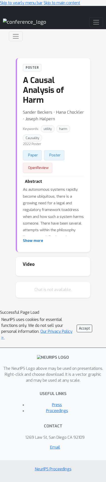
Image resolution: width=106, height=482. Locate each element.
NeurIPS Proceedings (53, 469)
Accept (84, 328)
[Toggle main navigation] (96, 22)
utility (48, 129)
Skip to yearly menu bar (21, 2)
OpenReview (38, 167)
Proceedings (57, 410)
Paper (33, 155)
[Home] (24, 22)
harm (63, 129)
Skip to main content (62, 2)
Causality (32, 138)
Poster (55, 155)
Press (57, 404)
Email (55, 447)
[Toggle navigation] (16, 36)
